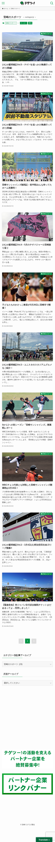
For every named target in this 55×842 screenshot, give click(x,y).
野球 (30, 23)
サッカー (23, 23)
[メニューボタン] (3, 3)
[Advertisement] (27, 717)
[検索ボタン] (52, 3)
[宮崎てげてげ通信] (27, 3)
